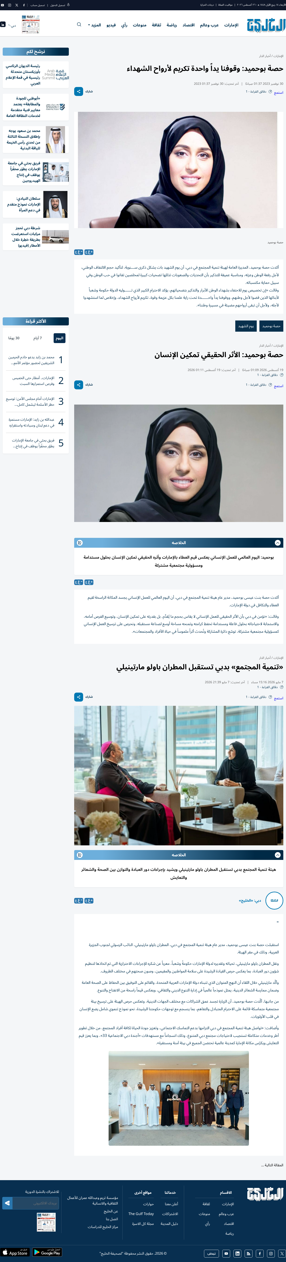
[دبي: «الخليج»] (274, 901)
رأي (124, 25)
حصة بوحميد (271, 326)
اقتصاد (189, 25)
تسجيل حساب (38, 5)
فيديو (111, 25)
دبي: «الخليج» (250, 900)
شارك (89, 91)
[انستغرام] (9, 5)
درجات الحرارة (207, 4)
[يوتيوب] (2, 5)
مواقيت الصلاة (225, 4)
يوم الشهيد (246, 326)
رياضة (172, 25)
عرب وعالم (209, 25)
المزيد (96, 25)
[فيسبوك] (23, 5)
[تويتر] (16, 5)
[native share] (78, 91)
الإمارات (231, 25)
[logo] (266, 25)
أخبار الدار (265, 56)
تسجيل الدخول (57, 5)
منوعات (139, 25)
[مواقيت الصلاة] (3, 25)
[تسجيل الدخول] (68, 5)
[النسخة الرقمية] (30, 25)
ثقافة (156, 25)
